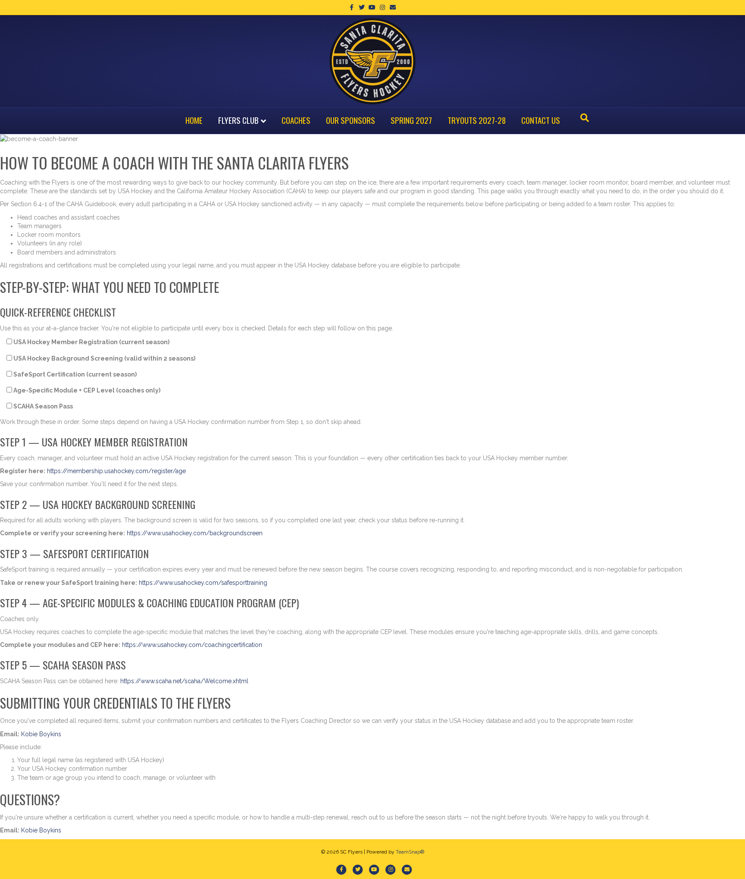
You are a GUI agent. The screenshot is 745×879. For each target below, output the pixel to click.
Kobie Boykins (41, 734)
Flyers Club (238, 120)
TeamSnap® (410, 852)
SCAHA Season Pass (42, 406)
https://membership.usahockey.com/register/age (116, 471)
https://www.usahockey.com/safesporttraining (203, 582)
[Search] (584, 118)
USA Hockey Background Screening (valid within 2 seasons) (103, 358)
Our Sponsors (350, 120)
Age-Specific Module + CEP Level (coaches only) (86, 390)
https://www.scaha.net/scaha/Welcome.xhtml (184, 681)
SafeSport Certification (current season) (74, 374)
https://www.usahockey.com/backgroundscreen (195, 533)
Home (194, 120)
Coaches (296, 120)
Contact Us (540, 120)
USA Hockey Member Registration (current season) (90, 342)
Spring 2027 (411, 120)
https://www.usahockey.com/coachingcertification (192, 644)
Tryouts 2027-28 (477, 120)
